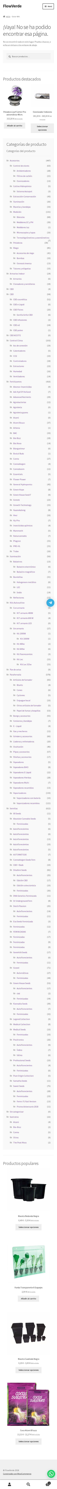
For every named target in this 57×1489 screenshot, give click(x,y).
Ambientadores (24, 170)
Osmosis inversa (24, 263)
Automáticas (22, 973)
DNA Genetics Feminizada (24, 895)
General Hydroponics (22, 484)
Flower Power (19, 479)
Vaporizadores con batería (28, 798)
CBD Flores (18, 309)
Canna (16, 458)
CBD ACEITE (15, 335)
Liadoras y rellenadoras (23, 741)
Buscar (28, 1484)
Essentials (18, 474)
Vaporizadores (19, 793)
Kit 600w (21, 649)
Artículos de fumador (22, 679)
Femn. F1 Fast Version (26, 1101)
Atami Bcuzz (19, 422)
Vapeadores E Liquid (22, 772)
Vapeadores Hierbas (22, 777)
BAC (15, 433)
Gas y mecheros (20, 731)
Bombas (20, 258)
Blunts (20, 685)
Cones (19, 690)
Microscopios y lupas (26, 232)
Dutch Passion (19, 906)
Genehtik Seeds (20, 952)
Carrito (44, 1482)
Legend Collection (21, 1019)
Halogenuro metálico (26, 582)
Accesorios (14, 160)
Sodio (19, 592)
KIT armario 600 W (25, 618)
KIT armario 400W (25, 613)
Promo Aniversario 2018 (27, 1106)
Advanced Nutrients (22, 397)
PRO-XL (16, 546)
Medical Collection (21, 1024)
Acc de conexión (20, 345)
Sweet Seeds (18, 1086)
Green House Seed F (22, 494)
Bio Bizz (17, 438)
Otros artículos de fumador (29, 705)
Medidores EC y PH (25, 222)
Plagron (17, 541)
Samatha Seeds (20, 1080)
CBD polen (18, 330)
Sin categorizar (17, 1111)
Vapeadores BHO (20, 767)
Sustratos (14, 1117)
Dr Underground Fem (22, 901)
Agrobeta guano (20, 412)
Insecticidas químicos (22, 525)
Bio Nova (17, 443)
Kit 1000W (21, 633)
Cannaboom (18, 469)
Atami (16, 417)
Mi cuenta (9, 1484)
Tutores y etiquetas (22, 268)
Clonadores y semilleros (24, 284)
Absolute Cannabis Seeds (24, 818)
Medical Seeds (19, 1029)
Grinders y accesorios (22, 736)
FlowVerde (12, 6)
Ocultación (18, 746)
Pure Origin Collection (23, 1075)
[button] (51, 1474)
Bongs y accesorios (21, 716)
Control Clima (16, 340)
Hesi (15, 515)
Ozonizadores (23, 181)
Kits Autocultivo (17, 602)
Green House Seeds (21, 983)
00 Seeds (17, 813)
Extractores (18, 366)
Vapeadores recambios (23, 787)
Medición (17, 212)
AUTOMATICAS (20, 854)
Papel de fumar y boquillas (28, 710)
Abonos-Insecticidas (22, 386)
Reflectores (18, 597)
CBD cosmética (20, 299)
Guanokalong (19, 510)
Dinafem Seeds (20, 870)
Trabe (16, 551)
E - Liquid (17, 726)
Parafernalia (15, 674)
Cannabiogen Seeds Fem (24, 859)
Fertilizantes (16, 381)
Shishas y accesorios (22, 757)
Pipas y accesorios (21, 751)
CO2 (15, 356)
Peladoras (17, 242)
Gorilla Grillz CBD (25, 314)
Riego (16, 248)
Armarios (17, 278)
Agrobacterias (19, 402)
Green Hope (18, 489)
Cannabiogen (19, 464)
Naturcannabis (20, 536)
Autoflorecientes (21, 829)
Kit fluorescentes (24, 654)
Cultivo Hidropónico (22, 186)
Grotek (16, 500)
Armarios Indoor (17, 273)
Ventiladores (19, 376)
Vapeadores (18, 762)
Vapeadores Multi (21, 782)
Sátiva (19, 1055)
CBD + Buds (18, 865)
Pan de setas (15, 669)
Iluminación (18, 201)
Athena (16, 428)
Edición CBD (22, 880)
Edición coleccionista (26, 885)
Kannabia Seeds (20, 1003)
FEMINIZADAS (19, 931)
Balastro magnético (26, 571)
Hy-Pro (16, 520)
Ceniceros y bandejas (22, 721)
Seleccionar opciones (42, 128)
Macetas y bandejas (22, 206)
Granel (16, 967)
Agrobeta (17, 407)
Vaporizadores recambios (28, 803)
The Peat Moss (20, 1142)
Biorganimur (19, 448)
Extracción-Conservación (24, 196)
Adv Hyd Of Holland (22, 392)
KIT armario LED (24, 623)
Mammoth (18, 530)
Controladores (20, 361)
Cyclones (21, 695)
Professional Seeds (21, 1060)
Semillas (14, 808)
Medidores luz (23, 227)
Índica (19, 1050)
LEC (18, 587)
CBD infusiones (20, 320)
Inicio (8, 16)
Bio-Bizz (17, 1127)
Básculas (21, 217)
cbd (18, 993)
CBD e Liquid (18, 304)
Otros (16, 1137)
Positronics (18, 1039)
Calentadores (19, 350)
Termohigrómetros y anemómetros (33, 237)
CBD (12, 289)
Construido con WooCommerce (17, 1473)
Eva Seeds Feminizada (23, 921)
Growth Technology (22, 505)
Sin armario (18, 628)
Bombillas (18, 577)
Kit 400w (21, 644)
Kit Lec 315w (25, 664)
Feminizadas (22, 824)
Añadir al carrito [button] (14, 125)
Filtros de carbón (24, 176)
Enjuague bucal (23, 700)
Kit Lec (20, 659)
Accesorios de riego (25, 253)
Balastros (17, 561)
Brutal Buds (18, 453)
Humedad (17, 371)
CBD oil (16, 325)
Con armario (19, 608)
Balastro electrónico (26, 566)
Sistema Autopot (24, 191)
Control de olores (21, 165)
